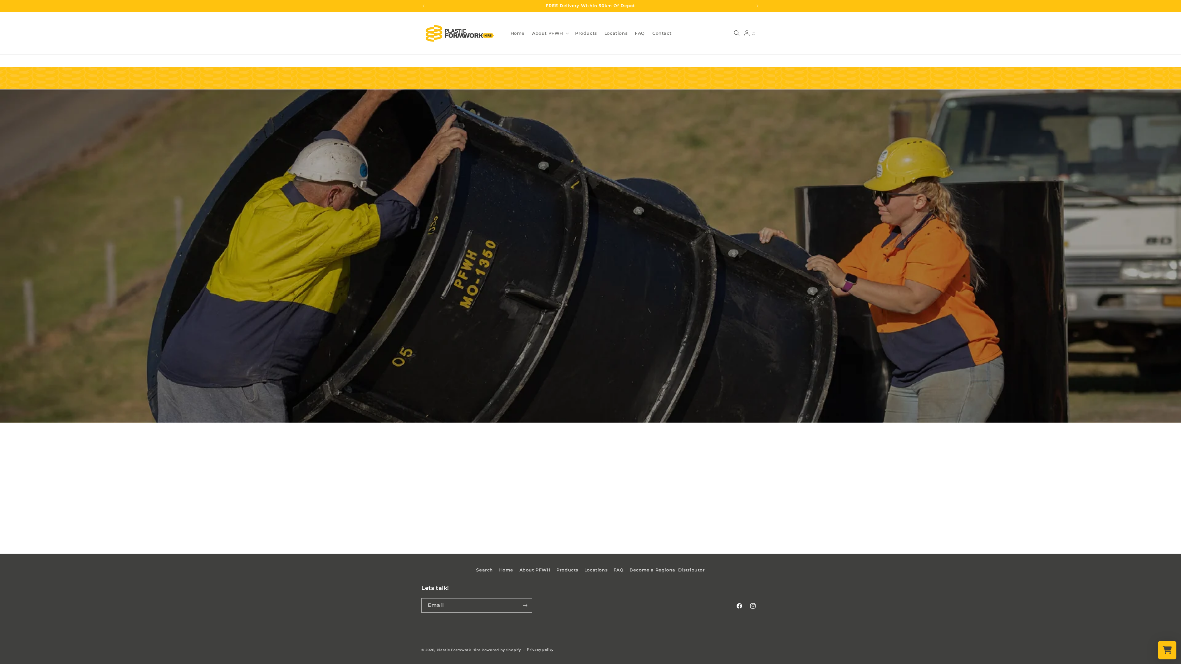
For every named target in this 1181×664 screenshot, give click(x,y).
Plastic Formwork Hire (459, 650)
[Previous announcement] (423, 6)
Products (567, 570)
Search (484, 570)
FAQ (619, 570)
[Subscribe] (525, 605)
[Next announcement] (757, 6)
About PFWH (535, 570)
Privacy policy (540, 649)
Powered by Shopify (501, 650)
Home (506, 570)
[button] (549, 33)
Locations (595, 570)
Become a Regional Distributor (667, 570)
